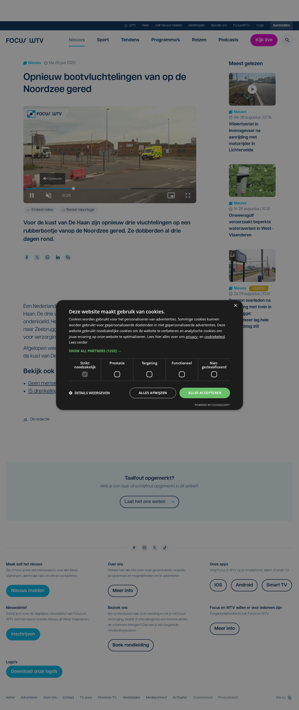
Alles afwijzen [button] (153, 392)
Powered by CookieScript (212, 405)
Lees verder (78, 342)
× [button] (235, 305)
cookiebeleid (214, 336)
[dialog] (149, 355)
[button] (149, 351)
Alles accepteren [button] (204, 392)
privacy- (192, 336)
